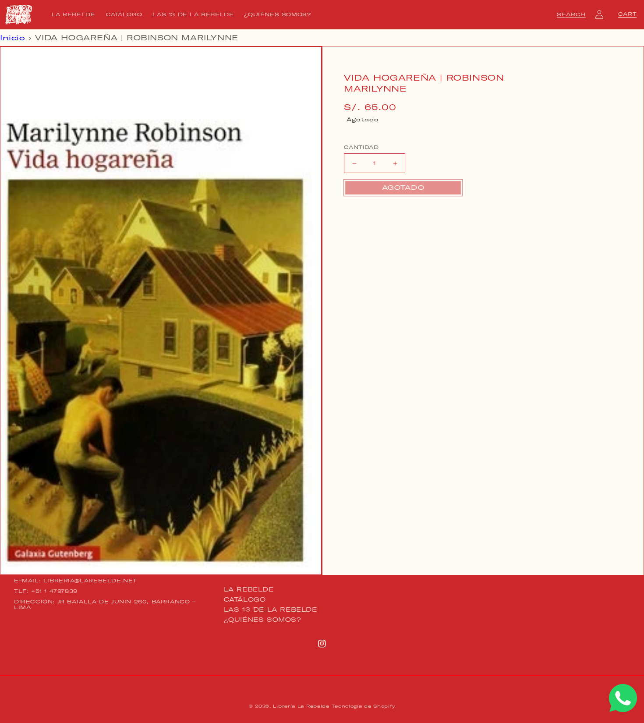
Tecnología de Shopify (363, 706)
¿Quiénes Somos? (262, 619)
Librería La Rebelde (301, 706)
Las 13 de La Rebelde (270, 609)
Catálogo (245, 599)
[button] (571, 14)
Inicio (12, 37)
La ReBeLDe (249, 590)
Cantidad (361, 147)
